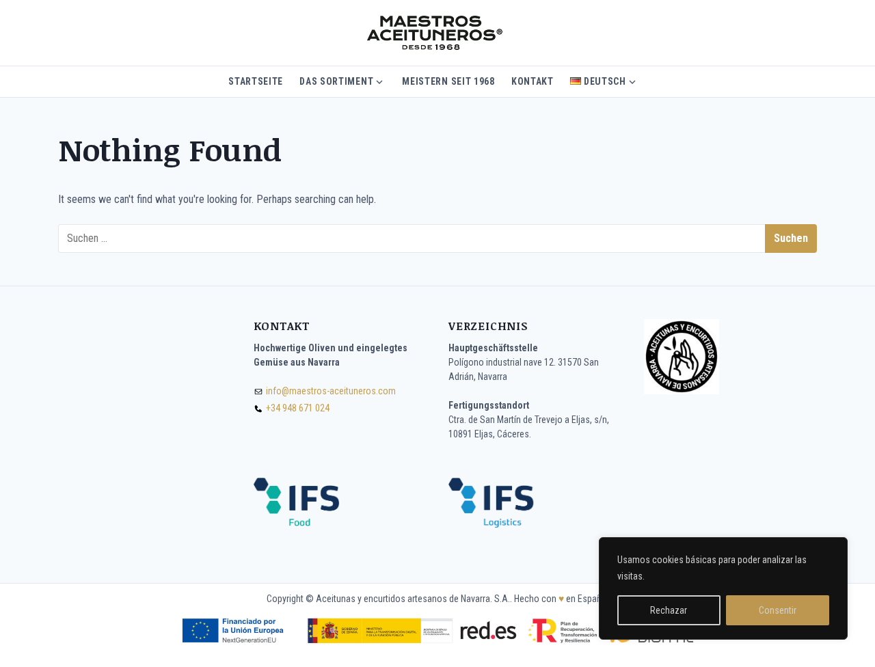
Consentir (777, 610)
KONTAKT (532, 81)
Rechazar (668, 610)
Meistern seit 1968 (448, 81)
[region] (723, 588)
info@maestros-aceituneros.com (331, 390)
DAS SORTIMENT (336, 81)
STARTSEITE (255, 81)
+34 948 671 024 (297, 408)
